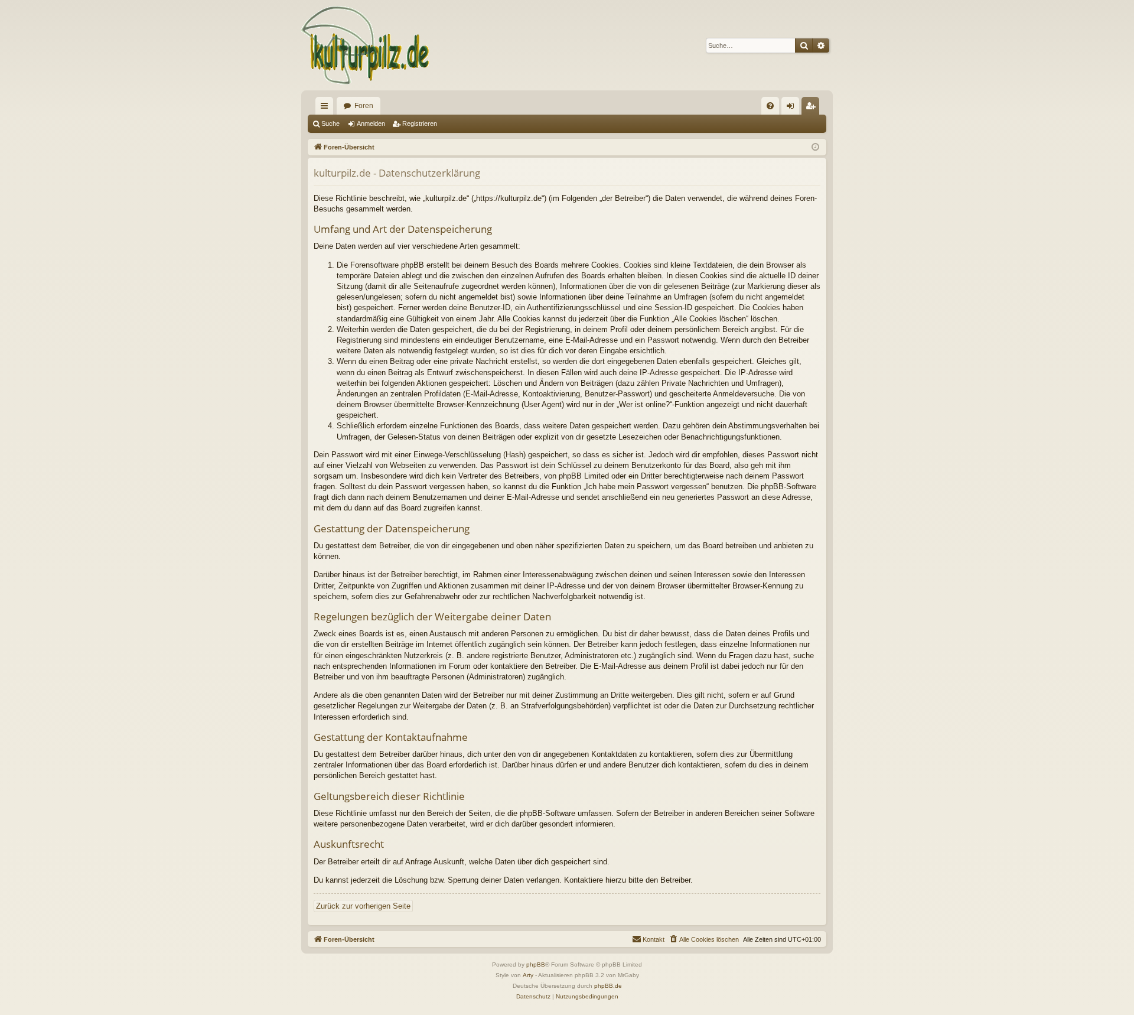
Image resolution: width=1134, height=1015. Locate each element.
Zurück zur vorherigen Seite (363, 906)
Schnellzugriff (326, 108)
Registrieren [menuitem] (812, 108)
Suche (330, 123)
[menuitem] (770, 106)
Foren (363, 106)
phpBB (535, 964)
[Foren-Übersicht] (366, 45)
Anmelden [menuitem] (792, 108)
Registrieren (419, 123)
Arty (528, 975)
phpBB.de (608, 986)
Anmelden (371, 123)
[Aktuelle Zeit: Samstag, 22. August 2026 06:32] (815, 147)
